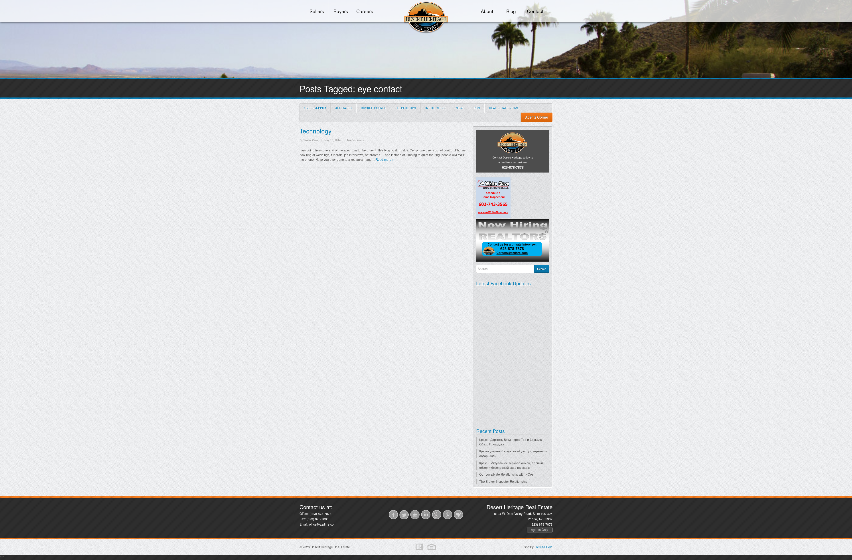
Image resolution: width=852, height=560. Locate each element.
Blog (511, 11)
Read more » (385, 159)
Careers (364, 11)
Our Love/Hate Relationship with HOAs (506, 474)
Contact (535, 11)
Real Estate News (503, 108)
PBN (477, 108)
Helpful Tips (406, 108)
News (460, 108)
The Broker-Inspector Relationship (503, 481)
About (487, 11)
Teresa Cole (543, 547)
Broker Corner (373, 108)
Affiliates (343, 108)
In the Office (435, 108)
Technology (315, 130)
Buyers (340, 11)
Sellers (317, 11)
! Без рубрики (315, 108)
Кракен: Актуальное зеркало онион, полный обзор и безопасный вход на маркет (511, 465)
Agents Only (539, 529)
